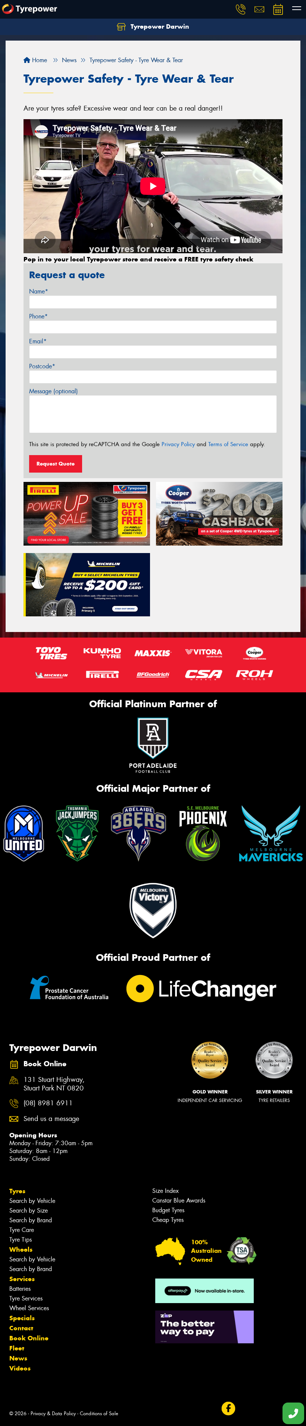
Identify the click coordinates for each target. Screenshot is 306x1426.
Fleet (16, 1348)
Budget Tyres (168, 1210)
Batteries (20, 1289)
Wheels (20, 1249)
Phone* (38, 316)
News (18, 1358)
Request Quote (56, 463)
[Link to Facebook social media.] (228, 1409)
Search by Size (28, 1210)
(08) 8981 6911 (48, 1103)
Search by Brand (30, 1220)
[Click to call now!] (240, 9)
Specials (22, 1318)
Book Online (29, 1338)
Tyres (17, 1191)
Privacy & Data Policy (53, 1413)
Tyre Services (26, 1298)
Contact (21, 1328)
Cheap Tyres (168, 1220)
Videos (20, 1368)
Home (38, 60)
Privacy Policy (178, 444)
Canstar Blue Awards (178, 1200)
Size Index (165, 1191)
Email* (38, 341)
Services (22, 1279)
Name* (38, 291)
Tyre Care (21, 1230)
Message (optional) (53, 391)
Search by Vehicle (32, 1201)
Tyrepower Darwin (159, 26)
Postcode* (42, 366)
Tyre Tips (20, 1240)
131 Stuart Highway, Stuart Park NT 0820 (54, 1084)
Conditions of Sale (99, 1413)
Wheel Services (29, 1308)
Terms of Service (228, 444)
